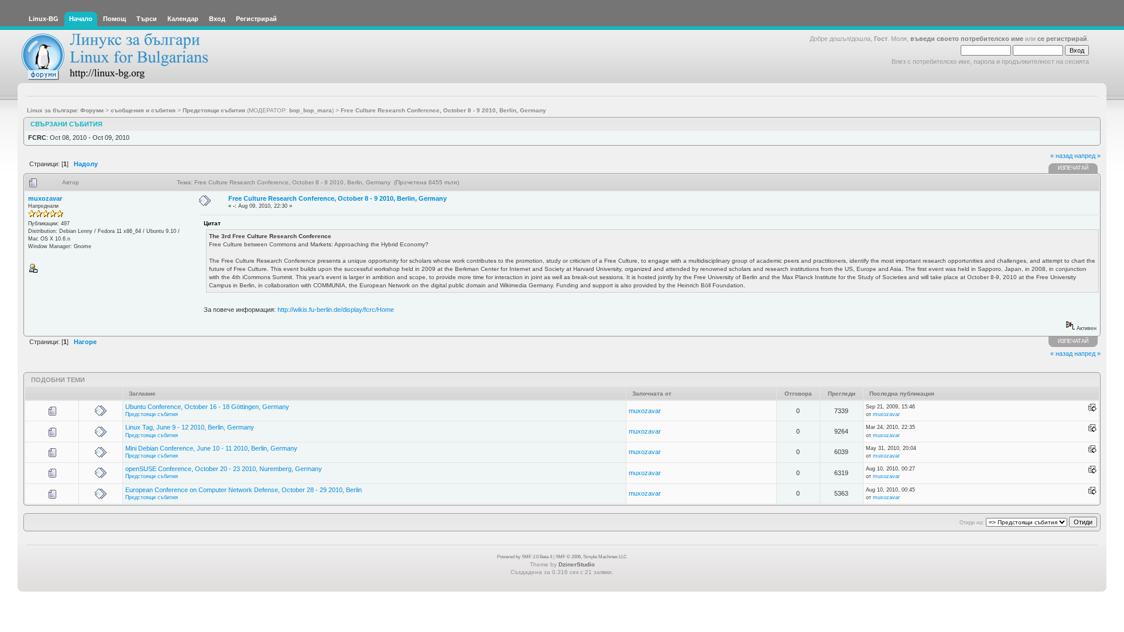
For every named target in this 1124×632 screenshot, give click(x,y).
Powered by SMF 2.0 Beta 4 (524, 556)
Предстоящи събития (151, 414)
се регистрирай (1062, 38)
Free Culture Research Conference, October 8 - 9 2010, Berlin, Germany (337, 198)
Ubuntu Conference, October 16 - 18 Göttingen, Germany (207, 406)
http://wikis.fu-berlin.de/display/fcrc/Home (335, 309)
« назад (1061, 155)
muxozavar (45, 198)
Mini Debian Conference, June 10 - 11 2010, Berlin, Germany (211, 448)
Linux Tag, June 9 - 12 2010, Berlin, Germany (189, 427)
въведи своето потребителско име (966, 38)
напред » (1087, 155)
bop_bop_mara (310, 110)
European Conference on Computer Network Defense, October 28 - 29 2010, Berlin (243, 489)
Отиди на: (971, 522)
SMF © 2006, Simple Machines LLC (591, 556)
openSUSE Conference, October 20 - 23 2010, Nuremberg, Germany (223, 468)
